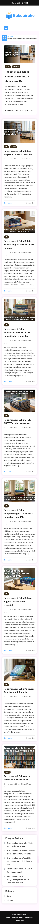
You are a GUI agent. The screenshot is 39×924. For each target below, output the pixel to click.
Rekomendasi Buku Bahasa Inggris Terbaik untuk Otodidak (18, 602)
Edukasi (16, 66)
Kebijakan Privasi (17, 917)
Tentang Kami (19, 920)
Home (8, 917)
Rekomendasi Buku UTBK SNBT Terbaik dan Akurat (17, 421)
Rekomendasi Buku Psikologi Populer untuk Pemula (19, 690)
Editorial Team (12, 111)
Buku (7, 66)
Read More (8, 203)
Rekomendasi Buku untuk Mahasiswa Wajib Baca (17, 778)
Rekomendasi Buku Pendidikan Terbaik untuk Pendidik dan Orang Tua (17, 333)
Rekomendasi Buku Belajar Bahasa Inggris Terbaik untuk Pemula (19, 245)
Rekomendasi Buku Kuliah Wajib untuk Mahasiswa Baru (17, 76)
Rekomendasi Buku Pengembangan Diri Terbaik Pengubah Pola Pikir (18, 514)
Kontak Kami (29, 917)
